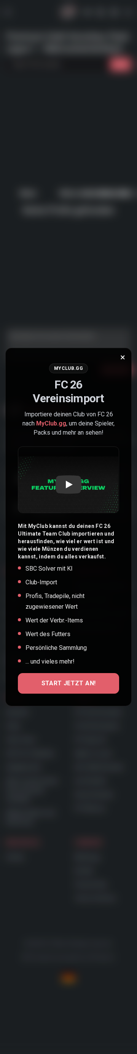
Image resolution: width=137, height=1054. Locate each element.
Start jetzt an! (68, 683)
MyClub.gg (51, 423)
